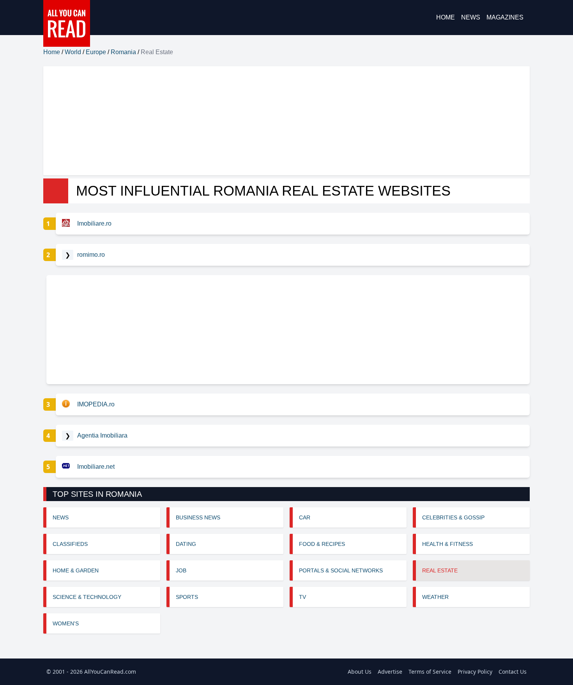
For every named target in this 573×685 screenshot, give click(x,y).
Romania (123, 52)
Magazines (504, 17)
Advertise (390, 671)
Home (445, 17)
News (470, 17)
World (73, 52)
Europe (96, 52)
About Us (359, 671)
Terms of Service (430, 671)
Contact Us (513, 671)
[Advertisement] (277, 120)
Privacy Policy (475, 671)
